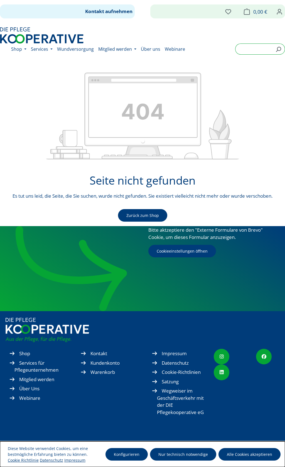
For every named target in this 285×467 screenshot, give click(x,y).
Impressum (174, 353)
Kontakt (98, 353)
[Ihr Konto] (279, 11)
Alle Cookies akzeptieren (249, 454)
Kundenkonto (105, 363)
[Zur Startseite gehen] (41, 35)
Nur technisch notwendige (183, 454)
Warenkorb (102, 372)
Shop (24, 353)
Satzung (170, 381)
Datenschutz (175, 363)
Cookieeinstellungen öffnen (182, 251)
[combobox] (253, 49)
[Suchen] (278, 49)
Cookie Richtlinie (23, 460)
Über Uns (29, 388)
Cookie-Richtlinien (181, 372)
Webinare (29, 398)
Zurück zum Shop (142, 215)
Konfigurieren (126, 454)
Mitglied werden (36, 379)
